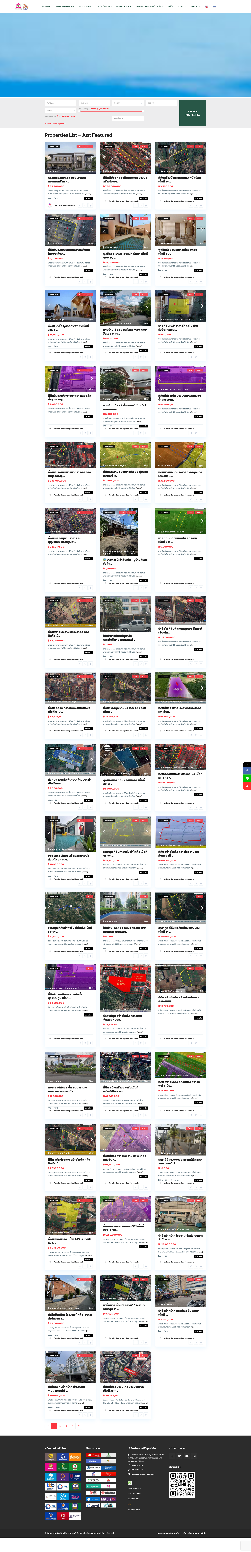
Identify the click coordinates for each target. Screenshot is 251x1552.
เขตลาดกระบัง (111, 921)
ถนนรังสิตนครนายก (169, 319)
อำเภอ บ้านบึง (64, 1153)
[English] (206, 6)
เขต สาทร (54, 1380)
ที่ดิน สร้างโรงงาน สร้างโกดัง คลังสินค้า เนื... (69, 1161)
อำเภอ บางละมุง (112, 247)
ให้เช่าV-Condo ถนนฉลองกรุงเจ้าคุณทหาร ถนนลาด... (124, 930)
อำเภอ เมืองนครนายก (74, 773)
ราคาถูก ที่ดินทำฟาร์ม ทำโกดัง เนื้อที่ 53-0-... (70, 930)
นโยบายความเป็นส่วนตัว (168, 1533)
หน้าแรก (46, 6)
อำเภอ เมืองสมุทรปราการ (72, 531)
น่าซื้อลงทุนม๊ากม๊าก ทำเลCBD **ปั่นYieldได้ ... (66, 1389)
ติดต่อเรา (195, 6)
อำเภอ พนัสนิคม (168, 171)
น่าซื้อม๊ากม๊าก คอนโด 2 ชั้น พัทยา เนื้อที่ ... (178, 1313)
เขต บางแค (127, 399)
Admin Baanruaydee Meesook (124, 201)
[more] (88, 193)
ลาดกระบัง (54, 171)
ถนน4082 (109, 773)
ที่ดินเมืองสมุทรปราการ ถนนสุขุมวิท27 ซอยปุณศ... (65, 540)
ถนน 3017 (165, 991)
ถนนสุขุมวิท (55, 531)
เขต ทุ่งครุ (122, 465)
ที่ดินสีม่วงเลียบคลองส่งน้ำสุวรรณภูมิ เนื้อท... (65, 996)
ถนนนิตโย (165, 531)
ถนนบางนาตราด (168, 389)
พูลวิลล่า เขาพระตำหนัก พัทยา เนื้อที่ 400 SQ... (125, 256)
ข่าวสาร (182, 6)
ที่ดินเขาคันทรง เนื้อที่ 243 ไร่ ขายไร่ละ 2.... (69, 1241)
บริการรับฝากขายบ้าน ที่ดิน (149, 6)
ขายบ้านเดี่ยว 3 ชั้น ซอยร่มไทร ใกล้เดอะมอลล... (124, 407)
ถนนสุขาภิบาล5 (112, 323)
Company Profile (64, 6)
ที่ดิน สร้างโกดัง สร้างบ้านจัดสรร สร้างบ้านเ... (178, 999)
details (88, 198)
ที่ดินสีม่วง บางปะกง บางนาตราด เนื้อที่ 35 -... (123, 1389)
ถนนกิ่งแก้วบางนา (58, 1308)
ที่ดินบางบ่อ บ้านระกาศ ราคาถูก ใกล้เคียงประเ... (180, 474)
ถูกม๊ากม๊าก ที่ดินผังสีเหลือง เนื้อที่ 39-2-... (124, 782)
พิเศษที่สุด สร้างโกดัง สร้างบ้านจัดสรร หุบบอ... (122, 1018)
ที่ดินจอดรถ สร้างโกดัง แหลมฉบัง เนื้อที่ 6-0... (69, 710)
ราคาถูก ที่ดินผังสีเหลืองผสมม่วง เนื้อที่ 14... (179, 930)
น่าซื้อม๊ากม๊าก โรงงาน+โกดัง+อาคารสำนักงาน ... (180, 1237)
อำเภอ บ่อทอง (56, 921)
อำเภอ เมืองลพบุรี (178, 991)
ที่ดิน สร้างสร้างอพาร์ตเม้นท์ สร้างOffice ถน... (120, 1089)
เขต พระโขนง (127, 1081)
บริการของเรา (86, 6)
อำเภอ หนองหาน (177, 531)
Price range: (84, 109)
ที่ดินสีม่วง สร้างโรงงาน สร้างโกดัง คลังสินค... (124, 1158)
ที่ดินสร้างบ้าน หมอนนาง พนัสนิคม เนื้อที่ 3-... (179, 179)
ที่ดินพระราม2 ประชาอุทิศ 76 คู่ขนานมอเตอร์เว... (125, 474)
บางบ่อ (68, 465)
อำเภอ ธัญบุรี (184, 319)
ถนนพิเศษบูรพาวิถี (58, 988)
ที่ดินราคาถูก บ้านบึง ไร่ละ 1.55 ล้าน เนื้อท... (124, 710)
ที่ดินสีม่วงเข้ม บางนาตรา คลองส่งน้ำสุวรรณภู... (69, 397)
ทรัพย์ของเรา (105, 6)
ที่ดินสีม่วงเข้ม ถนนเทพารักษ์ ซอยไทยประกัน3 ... (69, 252)
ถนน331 (164, 701)
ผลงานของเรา (123, 6)
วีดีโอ (170, 6)
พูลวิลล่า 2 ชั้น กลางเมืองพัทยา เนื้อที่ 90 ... (177, 252)
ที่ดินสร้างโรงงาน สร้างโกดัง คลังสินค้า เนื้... (68, 634)
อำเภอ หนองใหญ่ (122, 773)
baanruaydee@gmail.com (143, 1474)
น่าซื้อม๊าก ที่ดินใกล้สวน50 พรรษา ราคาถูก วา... (124, 1307)
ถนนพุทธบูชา (111, 465)
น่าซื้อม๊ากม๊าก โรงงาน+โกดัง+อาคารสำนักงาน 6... (70, 1317)
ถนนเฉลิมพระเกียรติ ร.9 (115, 1298)
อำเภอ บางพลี (56, 243)
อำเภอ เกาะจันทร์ (175, 701)
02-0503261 (137, 1465)
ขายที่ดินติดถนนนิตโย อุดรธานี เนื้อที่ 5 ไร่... (177, 540)
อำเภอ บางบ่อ (111, 171)
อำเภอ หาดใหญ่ (120, 845)
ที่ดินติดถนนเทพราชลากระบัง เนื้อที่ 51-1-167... (180, 776)
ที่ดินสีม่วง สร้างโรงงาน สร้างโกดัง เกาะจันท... (179, 710)
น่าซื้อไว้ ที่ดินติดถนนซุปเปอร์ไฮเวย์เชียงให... (180, 631)
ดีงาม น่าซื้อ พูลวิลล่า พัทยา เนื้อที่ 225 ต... (68, 328)
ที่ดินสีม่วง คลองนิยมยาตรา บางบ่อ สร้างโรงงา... (125, 179)
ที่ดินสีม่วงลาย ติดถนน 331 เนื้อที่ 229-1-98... (123, 1228)
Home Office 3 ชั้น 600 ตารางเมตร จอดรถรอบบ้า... (67, 1089)
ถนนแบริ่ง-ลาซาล (113, 1081)
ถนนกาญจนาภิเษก (113, 399)
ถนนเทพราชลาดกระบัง (170, 767)
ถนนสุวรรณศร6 (57, 773)
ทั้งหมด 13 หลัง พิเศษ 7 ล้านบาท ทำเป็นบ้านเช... (69, 781)
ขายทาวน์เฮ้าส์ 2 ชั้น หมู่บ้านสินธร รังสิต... (125, 562)
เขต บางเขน (126, 629)
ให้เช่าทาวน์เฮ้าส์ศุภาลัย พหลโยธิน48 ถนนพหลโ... (119, 638)
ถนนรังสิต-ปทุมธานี (114, 551)
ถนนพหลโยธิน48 (112, 629)
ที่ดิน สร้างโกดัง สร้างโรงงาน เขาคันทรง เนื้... (178, 854)
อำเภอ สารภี (166, 622)
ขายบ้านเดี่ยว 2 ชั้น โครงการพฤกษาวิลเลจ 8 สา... (125, 332)
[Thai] (214, 6)
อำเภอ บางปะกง (123, 1380)
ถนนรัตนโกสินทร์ (168, 1075)
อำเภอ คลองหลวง (168, 1153)
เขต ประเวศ (131, 1298)
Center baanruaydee (64, 205)
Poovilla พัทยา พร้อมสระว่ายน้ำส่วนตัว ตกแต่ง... (68, 857)
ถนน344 (109, 845)
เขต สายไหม (125, 323)
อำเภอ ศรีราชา (56, 625)
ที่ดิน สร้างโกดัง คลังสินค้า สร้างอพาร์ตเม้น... (179, 1084)
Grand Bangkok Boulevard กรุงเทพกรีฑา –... (67, 179)
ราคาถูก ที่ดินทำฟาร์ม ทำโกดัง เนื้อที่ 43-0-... (125, 854)
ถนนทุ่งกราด (55, 701)
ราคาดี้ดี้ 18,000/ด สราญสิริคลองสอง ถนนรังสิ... (180, 1161)
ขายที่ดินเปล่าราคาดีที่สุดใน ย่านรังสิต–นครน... (178, 328)
